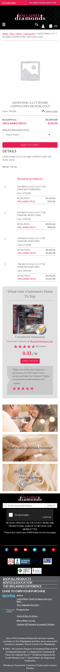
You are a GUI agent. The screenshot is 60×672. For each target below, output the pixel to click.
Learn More (22, 599)
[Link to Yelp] (53, 550)
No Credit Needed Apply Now (42, 3)
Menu (4, 24)
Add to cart (30, 145)
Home (5, 33)
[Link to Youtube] (25, 550)
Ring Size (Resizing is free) (15, 130)
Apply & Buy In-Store (27, 616)
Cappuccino (29, 33)
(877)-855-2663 (9, 3)
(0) (55, 25)
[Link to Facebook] (6, 550)
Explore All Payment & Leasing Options (35, 624)
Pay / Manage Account (28, 605)
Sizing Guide (52, 111)
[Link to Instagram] (44, 550)
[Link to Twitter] (34, 550)
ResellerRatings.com (41, 341)
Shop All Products (17, 579)
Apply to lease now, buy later (34, 600)
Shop (12, 33)
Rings (19, 33)
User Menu (43, 26)
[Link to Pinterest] (16, 550)
